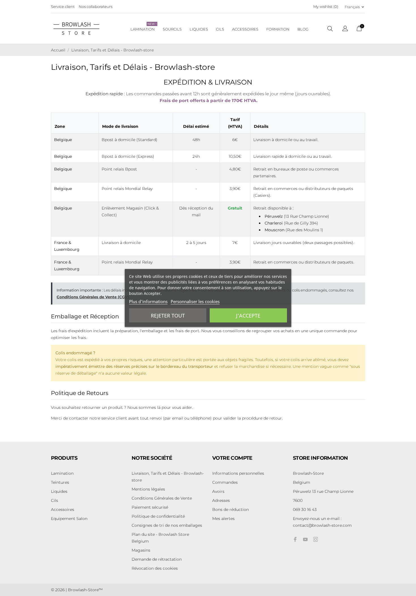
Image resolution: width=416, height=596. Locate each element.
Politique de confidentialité (158, 516)
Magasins (141, 550)
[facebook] (295, 539)
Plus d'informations (148, 301)
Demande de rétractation (157, 559)
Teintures (60, 482)
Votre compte (232, 458)
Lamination (143, 26)
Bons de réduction (230, 509)
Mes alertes (223, 518)
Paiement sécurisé (150, 507)
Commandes (225, 482)
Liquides (199, 29)
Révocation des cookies (155, 568)
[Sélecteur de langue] (345, 29)
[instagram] (315, 539)
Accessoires (245, 29)
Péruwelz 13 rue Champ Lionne (323, 491)
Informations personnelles (238, 473)
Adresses (221, 500)
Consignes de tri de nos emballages (167, 525)
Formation (278, 29)
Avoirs (218, 491)
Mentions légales (148, 489)
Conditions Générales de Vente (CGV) (93, 297)
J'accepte (248, 315)
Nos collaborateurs (95, 6)
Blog (302, 29)
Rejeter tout (168, 315)
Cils (220, 29)
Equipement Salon (69, 518)
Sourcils (172, 29)
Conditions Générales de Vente (162, 498)
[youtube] (305, 539)
